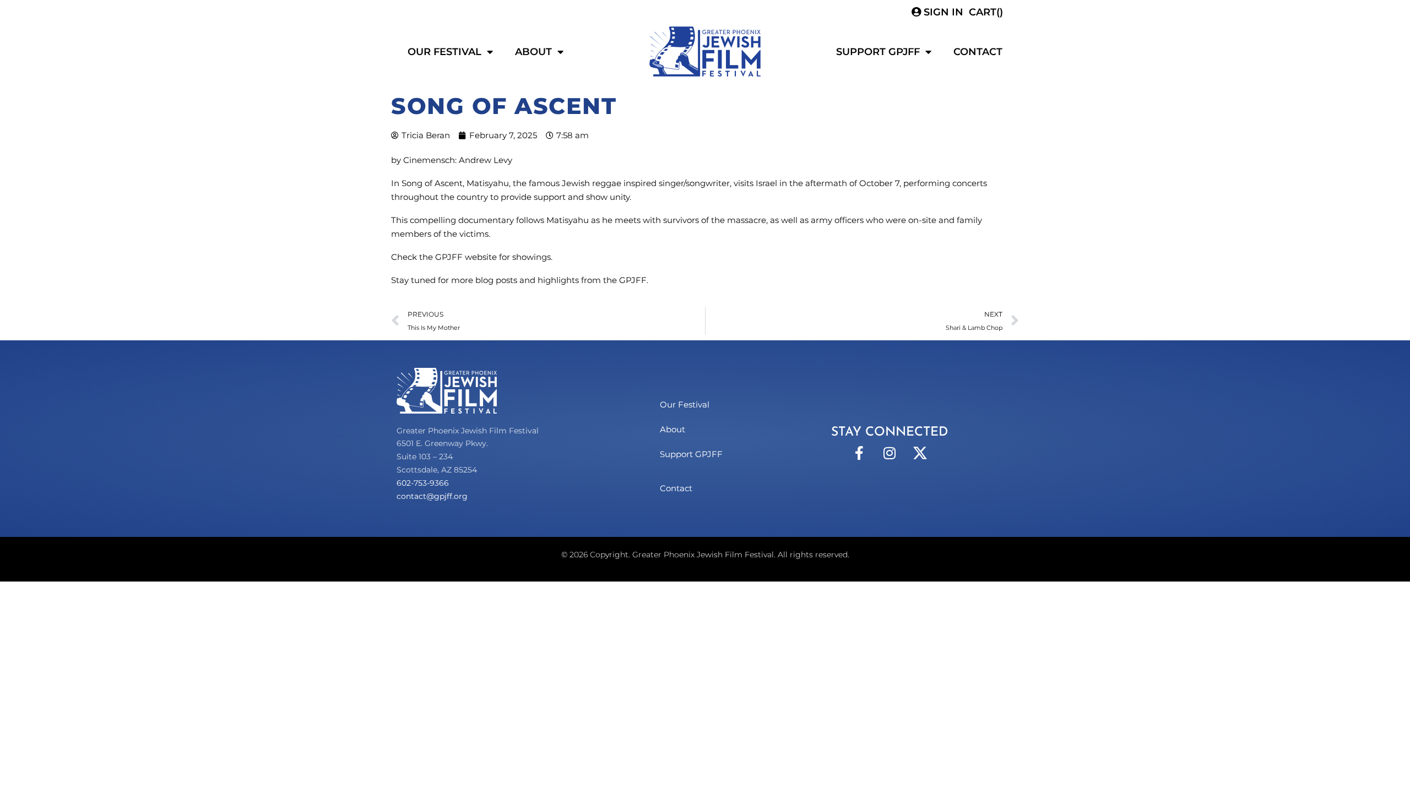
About (533, 52)
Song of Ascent (432, 183)
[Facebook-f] (859, 452)
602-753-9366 (423, 483)
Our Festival (444, 52)
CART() (986, 12)
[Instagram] (889, 452)
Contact (977, 52)
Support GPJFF (878, 52)
